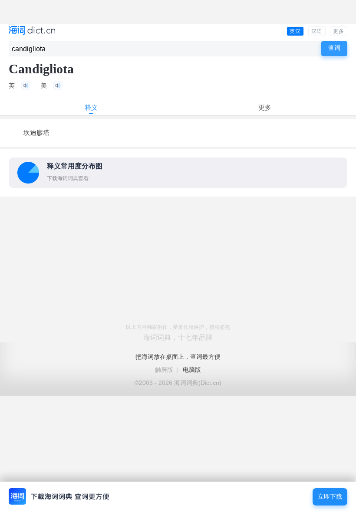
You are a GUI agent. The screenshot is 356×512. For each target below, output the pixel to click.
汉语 (317, 31)
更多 (338, 31)
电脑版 (192, 369)
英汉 (295, 31)
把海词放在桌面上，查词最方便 (178, 356)
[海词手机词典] (32, 31)
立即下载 (330, 496)
